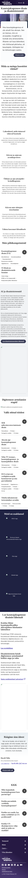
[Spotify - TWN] (6, 865)
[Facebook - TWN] (3, 865)
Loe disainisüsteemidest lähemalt (13, 341)
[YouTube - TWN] (9, 865)
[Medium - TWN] (21, 865)
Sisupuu (4, 869)
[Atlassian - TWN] (18, 865)
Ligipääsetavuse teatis (7, 871)
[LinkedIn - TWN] (15, 865)
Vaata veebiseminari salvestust (12, 679)
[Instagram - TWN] (12, 865)
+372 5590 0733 (5, 763)
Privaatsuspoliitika (6, 867)
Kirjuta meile (19, 55)
